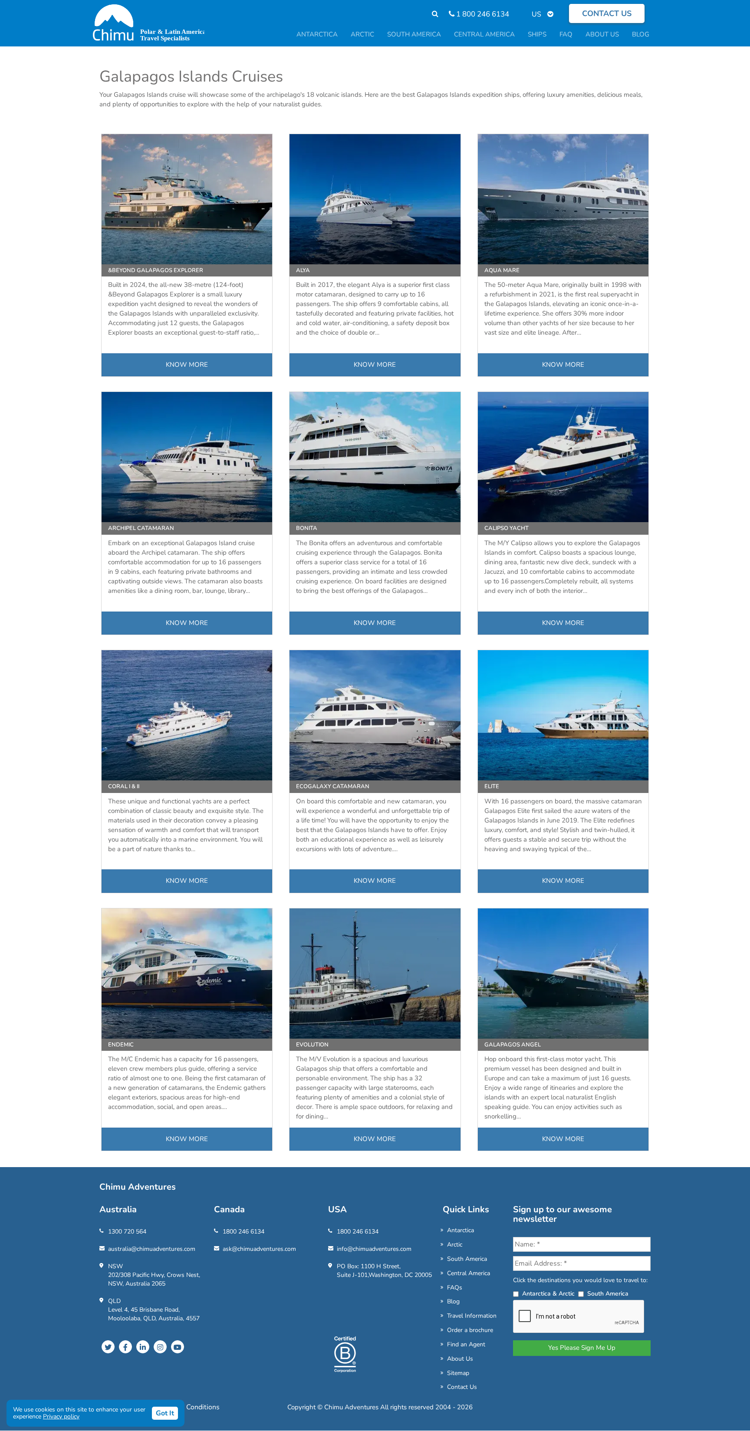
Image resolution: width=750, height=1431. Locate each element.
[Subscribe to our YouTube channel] (177, 1346)
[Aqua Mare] (563, 199)
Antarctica (460, 1230)
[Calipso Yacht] (563, 457)
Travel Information (472, 1316)
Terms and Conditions (185, 1407)
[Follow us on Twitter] (108, 1346)
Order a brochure (470, 1330)
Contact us (607, 13)
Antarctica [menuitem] (317, 34)
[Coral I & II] (187, 715)
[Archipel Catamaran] (187, 457)
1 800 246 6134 (481, 14)
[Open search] (430, 14)
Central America (468, 1273)
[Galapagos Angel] (563, 973)
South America (467, 1259)
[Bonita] (374, 457)
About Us (460, 1359)
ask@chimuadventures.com (259, 1249)
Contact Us (462, 1387)
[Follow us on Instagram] (160, 1346)
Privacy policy (61, 1416)
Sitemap (458, 1373)
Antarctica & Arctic (548, 1294)
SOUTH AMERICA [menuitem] (414, 34)
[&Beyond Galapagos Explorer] (187, 199)
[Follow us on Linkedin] (142, 1346)
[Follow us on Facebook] (125, 1346)
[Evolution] (374, 973)
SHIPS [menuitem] (537, 34)
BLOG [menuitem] (640, 34)
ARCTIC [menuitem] (362, 34)
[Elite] (563, 715)
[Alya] (374, 199)
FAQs (454, 1287)
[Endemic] (187, 973)
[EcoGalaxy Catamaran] (374, 715)
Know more (187, 364)
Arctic (454, 1244)
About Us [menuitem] (602, 34)
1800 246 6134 (243, 1231)
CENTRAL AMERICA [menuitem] (484, 34)
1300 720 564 (127, 1231)
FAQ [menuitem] (565, 34)
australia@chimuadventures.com (151, 1249)
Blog (453, 1301)
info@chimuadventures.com (374, 1249)
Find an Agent (466, 1344)
